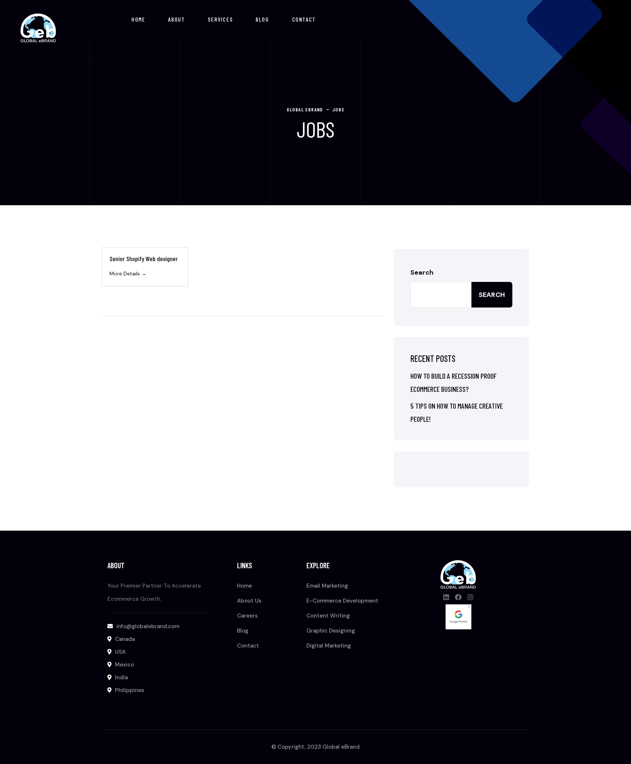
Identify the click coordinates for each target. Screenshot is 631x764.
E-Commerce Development (342, 600)
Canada (125, 639)
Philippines (129, 690)
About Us (249, 600)
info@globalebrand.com (147, 626)
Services (220, 19)
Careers (247, 615)
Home (138, 19)
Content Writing (328, 615)
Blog (262, 19)
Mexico (124, 664)
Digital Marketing (328, 645)
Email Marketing (327, 585)
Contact (304, 19)
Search (421, 272)
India (121, 677)
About (176, 19)
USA (120, 652)
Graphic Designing (330, 630)
